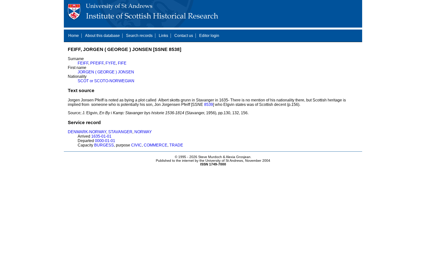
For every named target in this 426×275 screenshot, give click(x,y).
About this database (102, 35)
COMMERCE (155, 145)
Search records (139, 35)
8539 (208, 104)
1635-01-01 (101, 136)
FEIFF (83, 63)
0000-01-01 (105, 141)
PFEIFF (97, 63)
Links (163, 35)
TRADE (176, 145)
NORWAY (143, 132)
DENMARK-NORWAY (87, 132)
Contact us (183, 35)
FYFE (111, 63)
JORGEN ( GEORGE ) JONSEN (106, 72)
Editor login (209, 35)
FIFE (122, 63)
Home (73, 35)
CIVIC (136, 145)
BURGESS (104, 145)
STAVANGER (120, 132)
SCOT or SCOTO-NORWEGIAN (106, 81)
